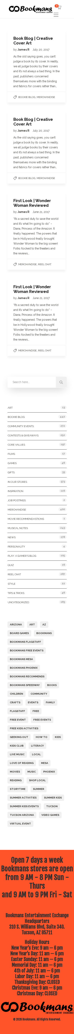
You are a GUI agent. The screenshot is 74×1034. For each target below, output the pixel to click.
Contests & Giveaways (23, 435)
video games (50, 814)
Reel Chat (44, 264)
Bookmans (44, 633)
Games (12, 463)
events (33, 702)
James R (24, 49)
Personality (16, 546)
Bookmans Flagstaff (25, 641)
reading (16, 780)
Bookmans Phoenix (23, 667)
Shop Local (37, 780)
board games (19, 633)
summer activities (23, 797)
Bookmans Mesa (21, 659)
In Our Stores (17, 481)
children (16, 693)
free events (42, 719)
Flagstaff (17, 711)
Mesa (44, 763)
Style (11, 583)
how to (41, 737)
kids (58, 737)
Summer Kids (53, 797)
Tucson (52, 806)
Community (39, 693)
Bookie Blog (26, 97)
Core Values (16, 444)
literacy (37, 745)
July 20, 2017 (41, 49)
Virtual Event (20, 823)
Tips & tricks (16, 593)
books (52, 685)
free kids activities (24, 728)
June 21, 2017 (41, 211)
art (32, 624)
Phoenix (49, 771)
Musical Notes (18, 528)
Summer (38, 789)
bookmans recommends (27, 676)
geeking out (19, 737)
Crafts (15, 702)
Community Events (21, 426)
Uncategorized (18, 602)
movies (15, 771)
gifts (11, 472)
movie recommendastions (26, 518)
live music (17, 754)
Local (36, 754)
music (31, 771)
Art (10, 407)
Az (44, 624)
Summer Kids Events (24, 806)
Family (50, 702)
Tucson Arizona (22, 814)
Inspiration (15, 491)
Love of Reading (22, 763)
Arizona (16, 624)
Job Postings (17, 500)
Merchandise (46, 97)
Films (11, 453)
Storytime (17, 789)
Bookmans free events (26, 650)
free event (18, 719)
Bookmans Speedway (25, 685)
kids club (16, 745)
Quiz (11, 565)
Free (36, 711)
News (12, 537)
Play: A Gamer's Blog (22, 555)
